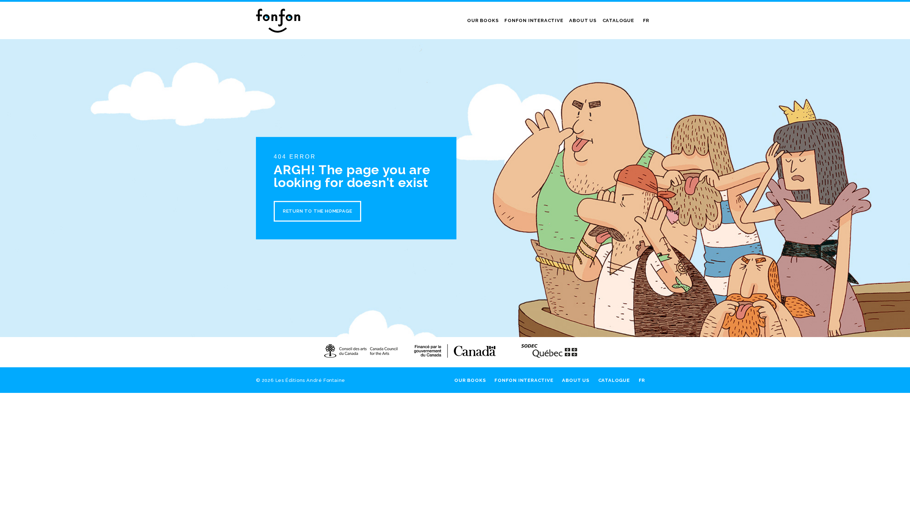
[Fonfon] (278, 21)
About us (582, 20)
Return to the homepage (317, 211)
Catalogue (618, 20)
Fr (646, 20)
